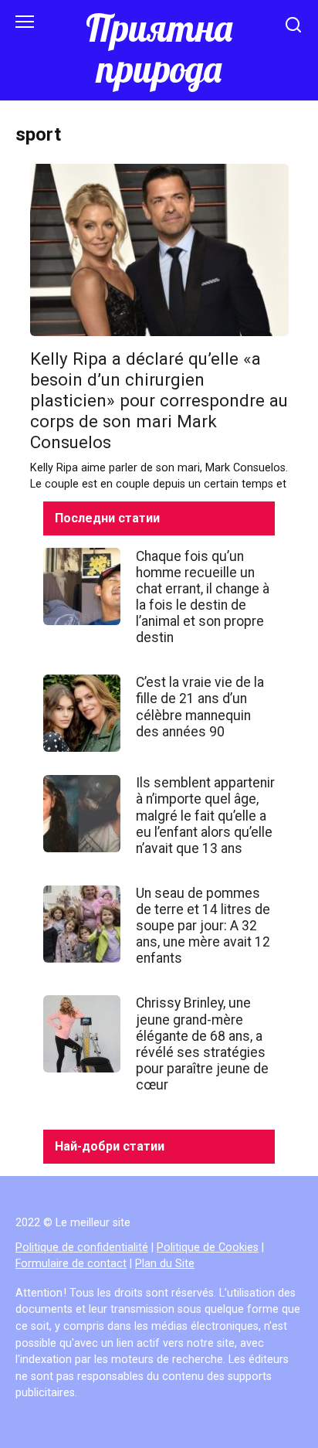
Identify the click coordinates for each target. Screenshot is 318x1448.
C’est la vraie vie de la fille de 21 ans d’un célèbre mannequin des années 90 (200, 707)
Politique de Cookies (208, 1247)
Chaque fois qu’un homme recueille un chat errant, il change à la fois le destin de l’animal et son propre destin (202, 596)
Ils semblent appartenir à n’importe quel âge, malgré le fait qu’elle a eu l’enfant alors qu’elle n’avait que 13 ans (205, 815)
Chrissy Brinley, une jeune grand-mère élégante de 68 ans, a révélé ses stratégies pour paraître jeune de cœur (202, 1044)
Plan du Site (165, 1263)
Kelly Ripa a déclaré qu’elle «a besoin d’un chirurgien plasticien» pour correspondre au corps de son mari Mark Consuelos (159, 400)
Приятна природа (159, 48)
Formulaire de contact (71, 1263)
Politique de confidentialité (81, 1247)
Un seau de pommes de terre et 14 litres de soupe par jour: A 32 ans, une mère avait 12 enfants (203, 925)
